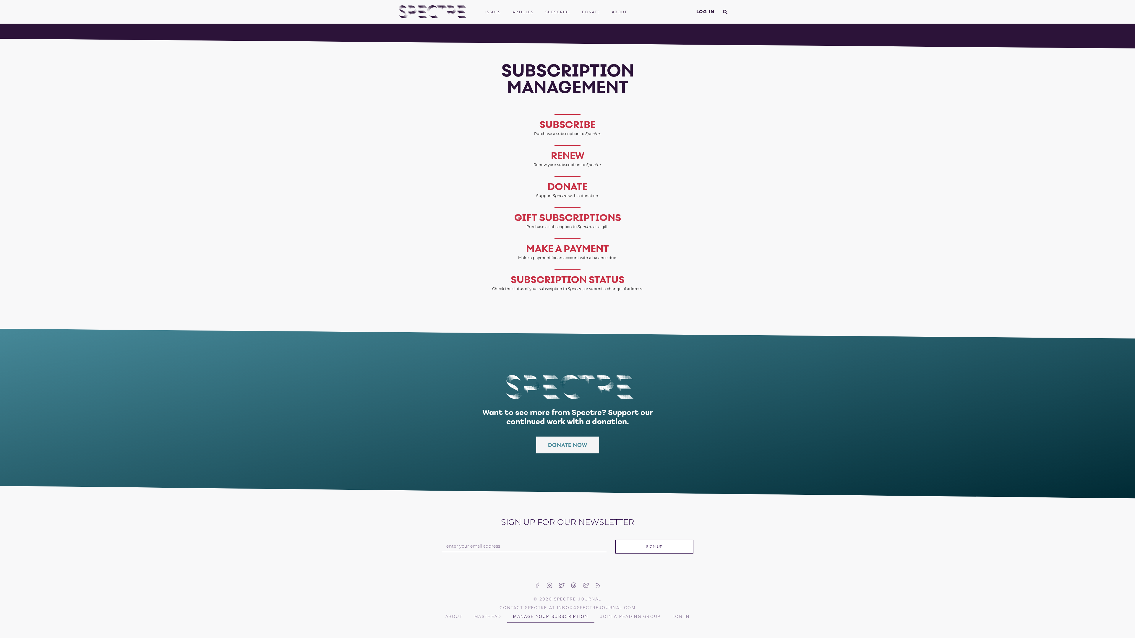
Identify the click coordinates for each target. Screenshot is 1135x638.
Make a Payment (567, 248)
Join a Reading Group (630, 616)
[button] (725, 11)
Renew (567, 155)
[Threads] (573, 585)
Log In (705, 11)
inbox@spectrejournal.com (596, 607)
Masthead (487, 616)
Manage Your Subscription (550, 616)
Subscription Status (568, 279)
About (619, 11)
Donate (591, 11)
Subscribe (557, 11)
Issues (493, 11)
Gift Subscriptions (567, 217)
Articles (523, 11)
